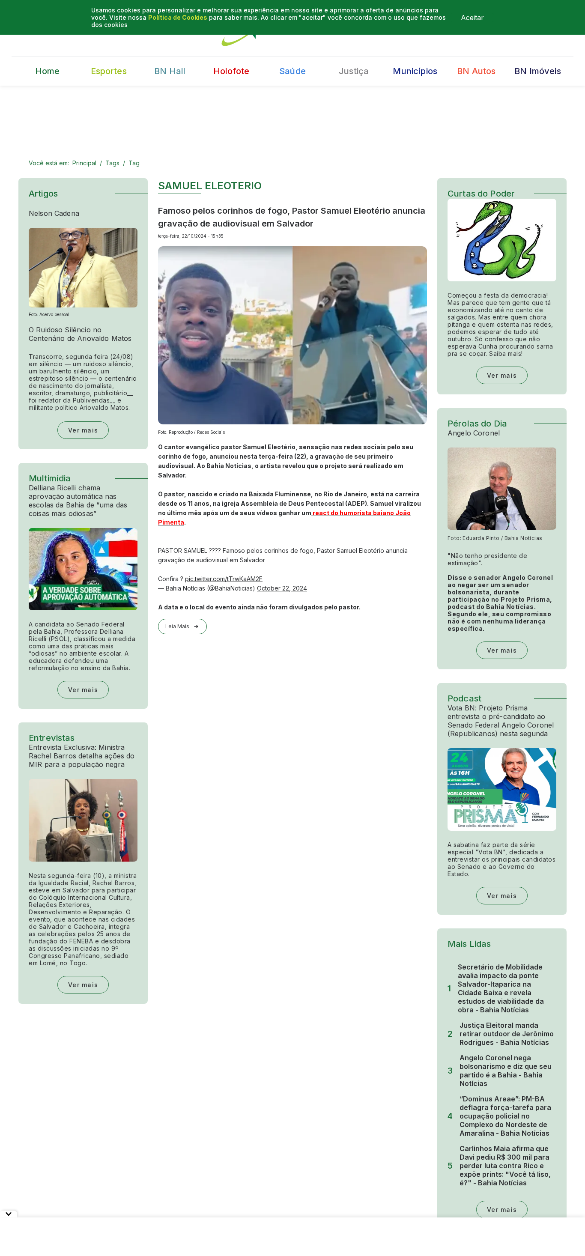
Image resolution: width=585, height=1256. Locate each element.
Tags (112, 163)
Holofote (231, 71)
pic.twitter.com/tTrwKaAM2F (224, 578)
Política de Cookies (177, 17)
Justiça (354, 71)
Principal (84, 163)
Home (47, 71)
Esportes (109, 71)
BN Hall (169, 71)
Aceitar (472, 17)
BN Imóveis (537, 71)
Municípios (415, 71)
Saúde (292, 71)
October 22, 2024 (282, 588)
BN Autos (476, 71)
